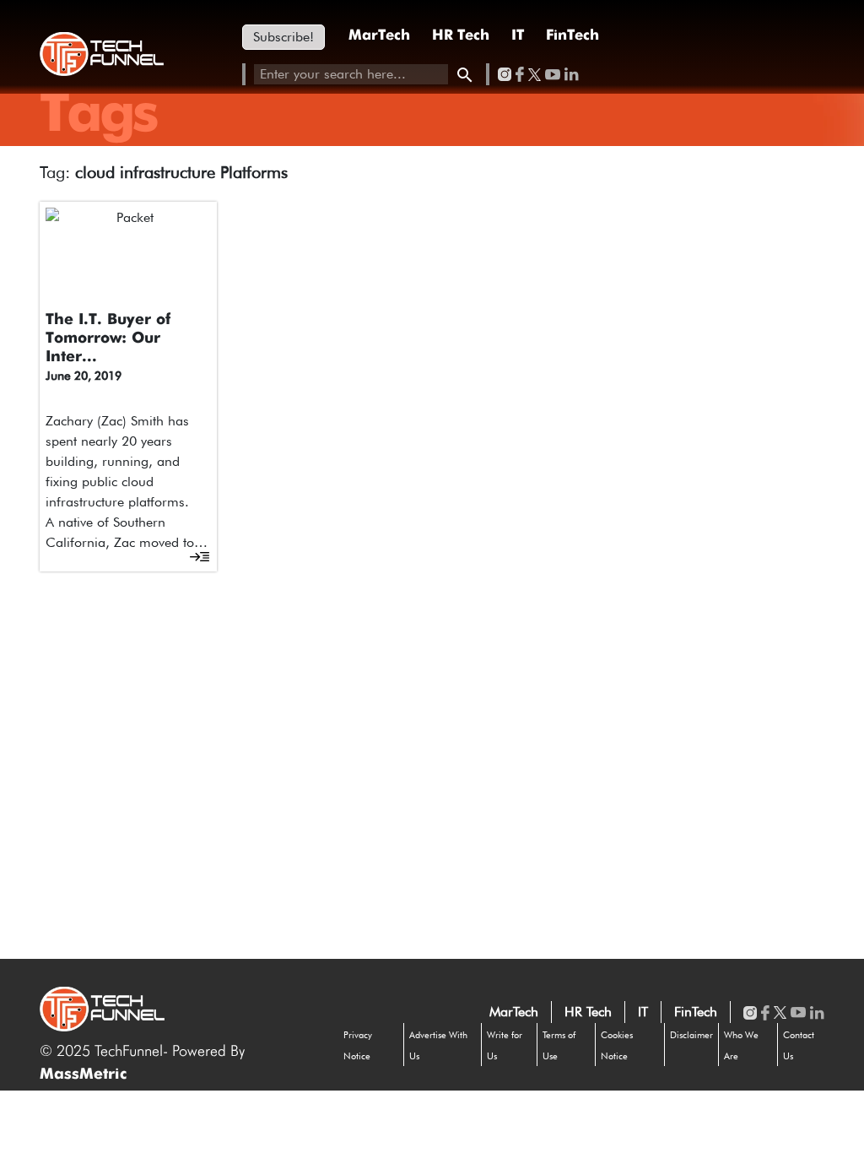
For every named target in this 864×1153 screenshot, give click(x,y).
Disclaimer (691, 1035)
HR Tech (460, 36)
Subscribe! (283, 37)
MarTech (379, 36)
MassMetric (83, 1074)
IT (517, 36)
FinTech (572, 36)
